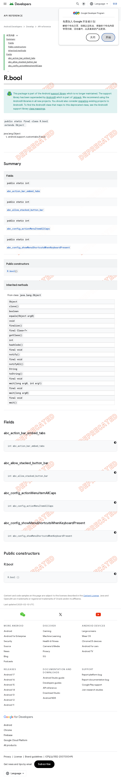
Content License (91, 595)
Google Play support (92, 684)
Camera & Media (51, 646)
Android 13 (9, 694)
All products (10, 745)
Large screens (89, 631)
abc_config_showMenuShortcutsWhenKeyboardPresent (38, 247)
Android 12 (9, 699)
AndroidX (51, 97)
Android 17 (9, 674)
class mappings (37, 108)
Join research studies (92, 689)
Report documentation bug (95, 679)
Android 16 (9, 679)
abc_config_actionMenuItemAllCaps (28, 228)
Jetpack (77, 97)
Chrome (8, 730)
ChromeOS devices (91, 641)
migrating (83, 101)
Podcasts (8, 661)
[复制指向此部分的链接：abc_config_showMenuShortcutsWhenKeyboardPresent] (88, 523)
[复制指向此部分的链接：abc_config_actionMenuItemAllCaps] (59, 493)
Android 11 (9, 704)
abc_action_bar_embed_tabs (23, 191)
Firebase (8, 735)
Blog (6, 656)
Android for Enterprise (15, 636)
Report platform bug (92, 674)
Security (8, 641)
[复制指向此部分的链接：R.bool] (16, 565)
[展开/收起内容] (17, 35)
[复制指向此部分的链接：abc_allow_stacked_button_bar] (51, 463)
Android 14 (9, 689)
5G (44, 656)
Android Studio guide (53, 677)
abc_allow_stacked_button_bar (25, 209)
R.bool (11, 271)
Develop (30, 26)
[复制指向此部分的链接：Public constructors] (43, 554)
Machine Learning (52, 636)
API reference (13, 15)
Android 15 (9, 684)
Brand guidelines (33, 756)
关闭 (92, 37)
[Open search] (78, 4)
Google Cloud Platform (15, 740)
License (18, 756)
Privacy (46, 651)
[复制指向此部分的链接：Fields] (17, 422)
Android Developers (13, 26)
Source (7, 646)
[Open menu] (5, 4)
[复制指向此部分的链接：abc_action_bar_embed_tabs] (48, 433)
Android (8, 631)
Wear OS (86, 636)
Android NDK (49, 698)
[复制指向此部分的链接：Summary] (24, 164)
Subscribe (44, 764)
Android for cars (90, 646)
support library (58, 93)
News (6, 651)
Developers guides (52, 682)
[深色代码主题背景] (115, 442)
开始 (108, 37)
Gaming (47, 631)
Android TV (87, 651)
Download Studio (51, 692)
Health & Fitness (50, 641)
